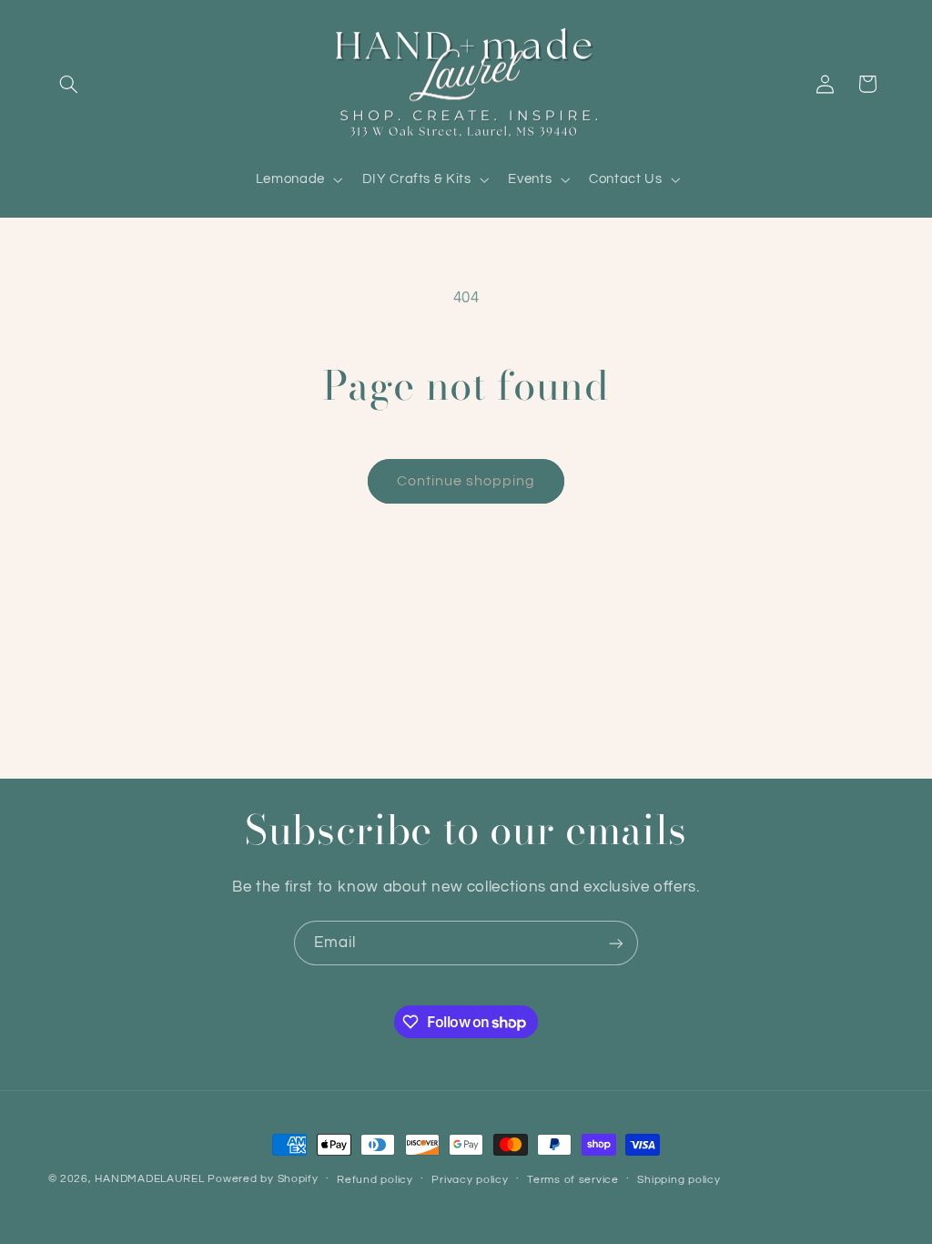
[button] (69, 84)
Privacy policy (469, 1180)
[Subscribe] (616, 943)
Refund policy (375, 1180)
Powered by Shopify (263, 1179)
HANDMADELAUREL (149, 1179)
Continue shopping (466, 481)
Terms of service (573, 1180)
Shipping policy (678, 1180)
